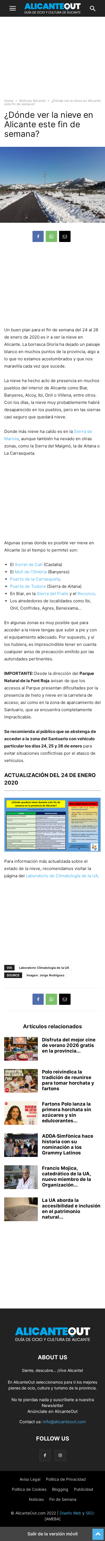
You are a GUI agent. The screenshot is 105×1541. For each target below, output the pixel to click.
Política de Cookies (29, 1489)
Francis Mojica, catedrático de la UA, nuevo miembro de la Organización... (66, 1176)
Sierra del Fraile (52, 593)
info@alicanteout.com (64, 1421)
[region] (53, 60)
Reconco (86, 593)
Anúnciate (37, 1411)
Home (8, 101)
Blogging (60, 1489)
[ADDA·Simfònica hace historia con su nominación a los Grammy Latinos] (21, 1145)
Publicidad (83, 1489)
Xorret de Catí (29, 564)
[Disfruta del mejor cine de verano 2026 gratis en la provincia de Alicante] (21, 1049)
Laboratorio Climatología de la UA (44, 968)
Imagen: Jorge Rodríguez (45, 975)
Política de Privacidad (66, 1479)
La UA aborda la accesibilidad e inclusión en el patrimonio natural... (71, 1208)
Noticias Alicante (32, 101)
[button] (12, 8)
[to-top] (98, 1532)
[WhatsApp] (51, 236)
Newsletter (53, 1405)
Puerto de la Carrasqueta (35, 579)
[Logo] (53, 1340)
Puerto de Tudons (28, 586)
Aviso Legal (30, 1479)
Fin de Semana (62, 1499)
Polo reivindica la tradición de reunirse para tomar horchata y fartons (68, 1080)
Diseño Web (70, 1513)
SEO (90, 1513)
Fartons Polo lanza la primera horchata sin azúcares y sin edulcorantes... (66, 1112)
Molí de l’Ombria (31, 571)
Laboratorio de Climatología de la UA (62, 875)
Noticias (36, 1499)
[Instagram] (60, 1455)
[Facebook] (38, 236)
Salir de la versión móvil (52, 1534)
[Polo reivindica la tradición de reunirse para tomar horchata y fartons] (21, 1081)
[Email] (65, 236)
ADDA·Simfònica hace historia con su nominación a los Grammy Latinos (67, 1144)
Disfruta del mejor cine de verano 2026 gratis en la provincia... (68, 1045)
